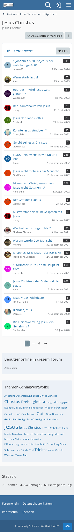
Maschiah (17, 434)
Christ (43, 395)
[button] (68, 35)
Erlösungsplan (61, 402)
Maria (7, 434)
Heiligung (40, 419)
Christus (12, 401)
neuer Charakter (31, 439)
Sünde (24, 450)
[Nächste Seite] (45, 343)
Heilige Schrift (26, 419)
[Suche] (48, 5)
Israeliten (52, 419)
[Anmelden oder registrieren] (58, 5)
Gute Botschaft (54, 414)
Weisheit (9, 455)
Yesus (18, 455)
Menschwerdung (43, 434)
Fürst (57, 407)
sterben (15, 450)
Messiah (59, 434)
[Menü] (69, 5)
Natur (18, 439)
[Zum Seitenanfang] (67, 526)
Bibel (36, 395)
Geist (64, 407)
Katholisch (55, 428)
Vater (51, 450)
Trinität (41, 449)
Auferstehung (24, 395)
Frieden (49, 407)
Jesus (11, 426)
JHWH (45, 428)
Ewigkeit (23, 407)
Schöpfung (53, 444)
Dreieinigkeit (31, 402)
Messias (9, 439)
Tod (31, 450)
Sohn (7, 450)
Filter (65, 51)
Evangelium (11, 407)
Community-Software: (37, 526)
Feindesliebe (36, 407)
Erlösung (47, 402)
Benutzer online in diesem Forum (33, 359)
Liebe (65, 428)
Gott (41, 413)
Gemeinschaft (12, 414)
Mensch (28, 434)
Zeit (25, 455)
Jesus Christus (30, 427)
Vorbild (59, 450)
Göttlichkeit (10, 419)
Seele (63, 444)
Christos (52, 395)
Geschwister (28, 414)
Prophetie (40, 444)
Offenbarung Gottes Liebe (19, 444)
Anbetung (9, 395)
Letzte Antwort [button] (22, 51)
